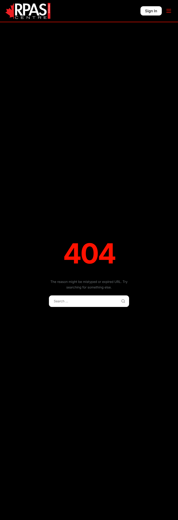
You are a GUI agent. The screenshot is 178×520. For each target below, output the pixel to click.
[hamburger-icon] (168, 11)
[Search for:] (89, 301)
